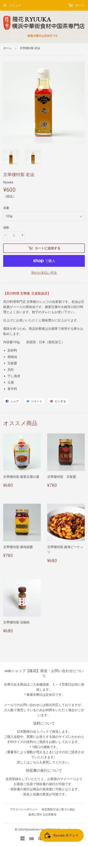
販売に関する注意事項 (42, 814)
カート (79, 5)
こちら (34, 762)
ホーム (7, 48)
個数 (6, 227)
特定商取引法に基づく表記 (58, 809)
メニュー (15, 5)
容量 (6, 208)
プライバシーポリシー (24, 809)
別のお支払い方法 (44, 273)
